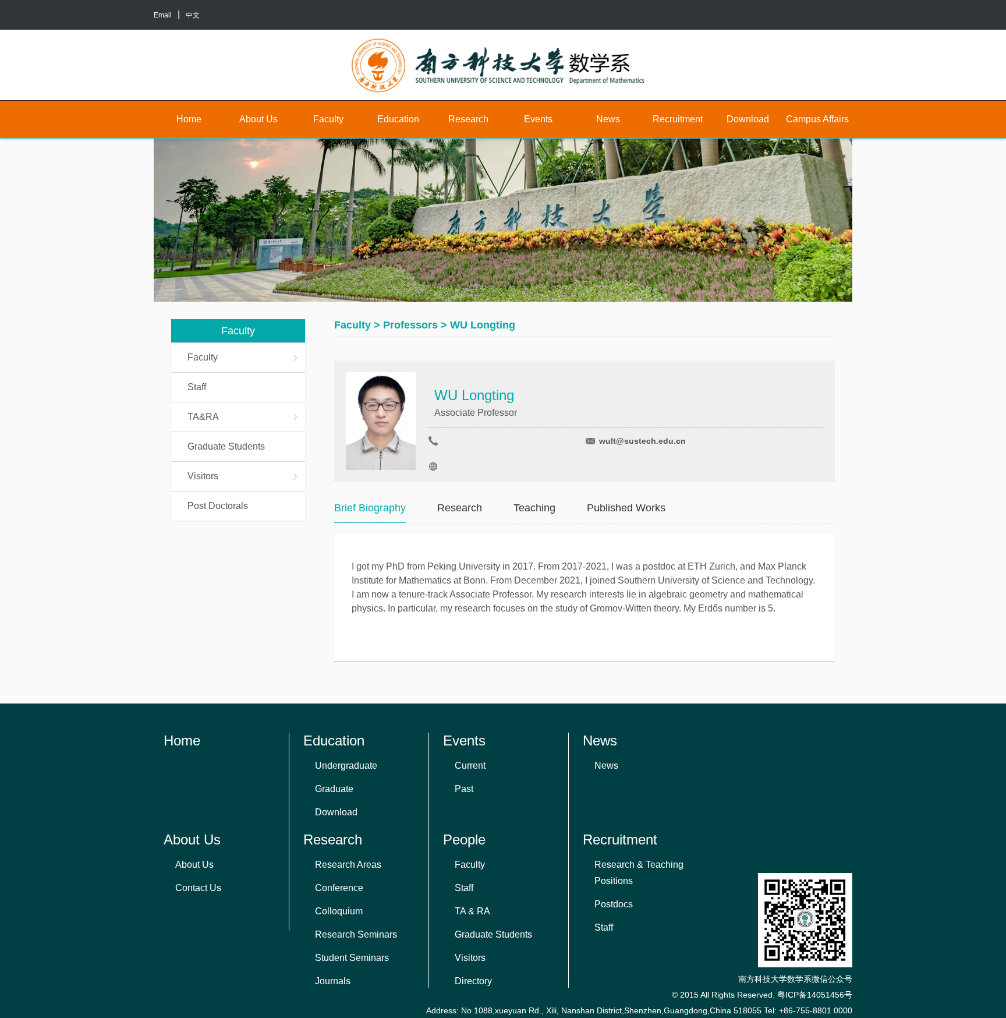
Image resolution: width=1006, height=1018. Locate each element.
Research (468, 119)
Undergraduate (346, 765)
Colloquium (339, 911)
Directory (473, 981)
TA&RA (203, 417)
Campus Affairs (817, 119)
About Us (258, 119)
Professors (410, 325)
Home (188, 119)
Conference (339, 888)
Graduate (334, 789)
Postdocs (613, 904)
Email (163, 15)
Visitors (202, 476)
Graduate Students (226, 446)
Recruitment (678, 119)
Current (470, 765)
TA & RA (472, 911)
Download (748, 119)
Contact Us (198, 888)
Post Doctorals (217, 506)
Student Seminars (352, 958)
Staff (196, 387)
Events (538, 119)
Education (398, 119)
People (464, 839)
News (608, 119)
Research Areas (348, 864)
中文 (193, 15)
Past (464, 789)
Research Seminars (356, 934)
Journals (332, 981)
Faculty (328, 119)
